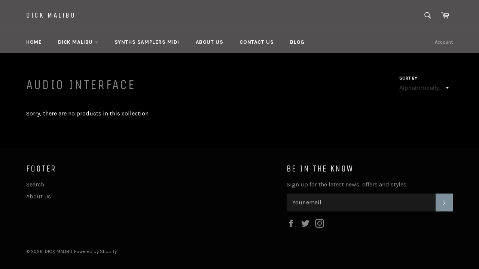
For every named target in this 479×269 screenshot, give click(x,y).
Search (35, 184)
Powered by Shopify (95, 251)
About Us (38, 196)
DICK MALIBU (51, 15)
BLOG (297, 42)
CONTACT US (257, 42)
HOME (34, 42)
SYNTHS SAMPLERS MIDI (147, 42)
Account (444, 42)
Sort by (408, 78)
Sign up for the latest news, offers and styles (346, 184)
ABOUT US (209, 42)
